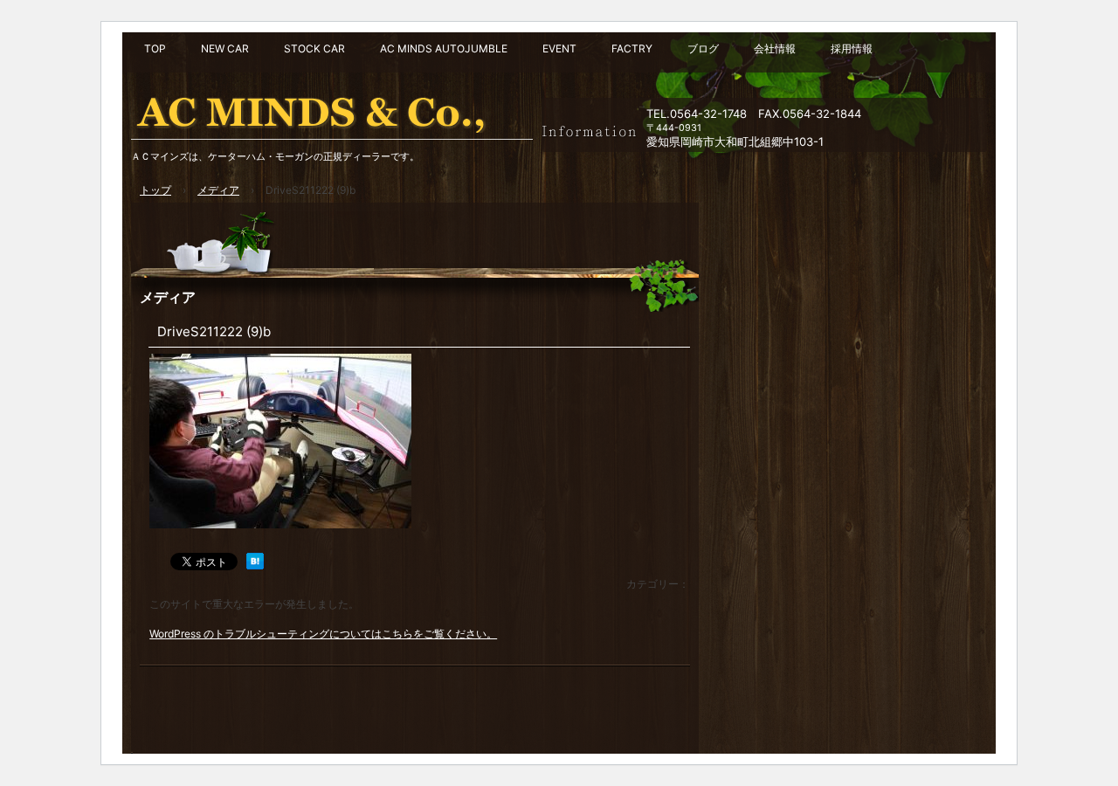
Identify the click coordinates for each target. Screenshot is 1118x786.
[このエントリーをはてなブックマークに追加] (255, 565)
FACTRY (631, 48)
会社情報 (775, 48)
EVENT (559, 48)
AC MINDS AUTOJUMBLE (443, 48)
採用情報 (852, 48)
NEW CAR (225, 48)
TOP (155, 48)
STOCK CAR (314, 48)
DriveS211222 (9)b (214, 331)
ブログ (703, 48)
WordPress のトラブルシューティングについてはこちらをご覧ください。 (323, 633)
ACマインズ (332, 109)
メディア (168, 297)
